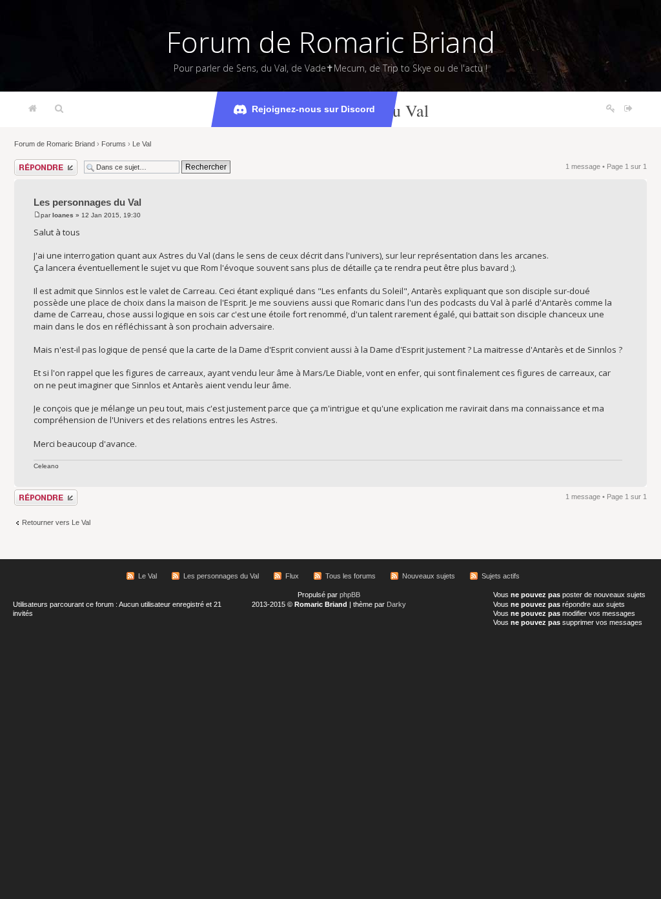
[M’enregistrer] (610, 109)
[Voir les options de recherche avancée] (59, 109)
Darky (396, 604)
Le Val (141, 144)
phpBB (350, 594)
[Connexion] (628, 109)
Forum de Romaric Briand (331, 42)
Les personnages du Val (87, 202)
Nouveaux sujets (428, 576)
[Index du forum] (32, 109)
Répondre (29, 163)
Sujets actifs (501, 576)
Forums (113, 144)
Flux (292, 576)
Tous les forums (350, 576)
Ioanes (63, 215)
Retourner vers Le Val (56, 522)
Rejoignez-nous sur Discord (313, 109)
